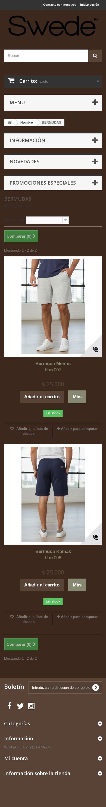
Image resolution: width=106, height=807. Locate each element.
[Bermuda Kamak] (53, 494)
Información (27, 140)
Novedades (24, 161)
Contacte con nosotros (59, 4)
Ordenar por (14, 220)
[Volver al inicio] (10, 122)
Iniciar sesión (89, 4)
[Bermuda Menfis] (53, 306)
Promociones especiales (43, 182)
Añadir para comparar (79, 429)
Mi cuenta (16, 758)
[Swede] (53, 25)
